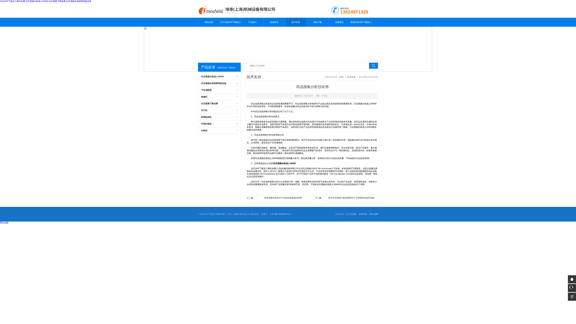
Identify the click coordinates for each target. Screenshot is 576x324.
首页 (341, 77)
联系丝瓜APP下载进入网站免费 (361, 24)
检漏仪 (204, 97)
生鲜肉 (204, 130)
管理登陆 (363, 214)
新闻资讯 (274, 22)
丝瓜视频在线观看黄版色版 (213, 83)
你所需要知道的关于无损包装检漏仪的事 (283, 198)
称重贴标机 (206, 117)
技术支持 (296, 22)
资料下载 (317, 22)
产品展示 (252, 22)
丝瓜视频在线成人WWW (212, 76)
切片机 (204, 110)
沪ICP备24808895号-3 (280, 214)
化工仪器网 (351, 214)
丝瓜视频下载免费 (209, 103)
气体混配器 (206, 90)
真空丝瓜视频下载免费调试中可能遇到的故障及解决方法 (351, 199)
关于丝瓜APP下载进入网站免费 (230, 24)
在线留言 (339, 22)
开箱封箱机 (206, 124)
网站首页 (209, 22)
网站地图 (374, 214)
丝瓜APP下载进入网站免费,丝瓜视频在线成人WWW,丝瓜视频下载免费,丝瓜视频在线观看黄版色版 (45, 1)
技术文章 (351, 77)
